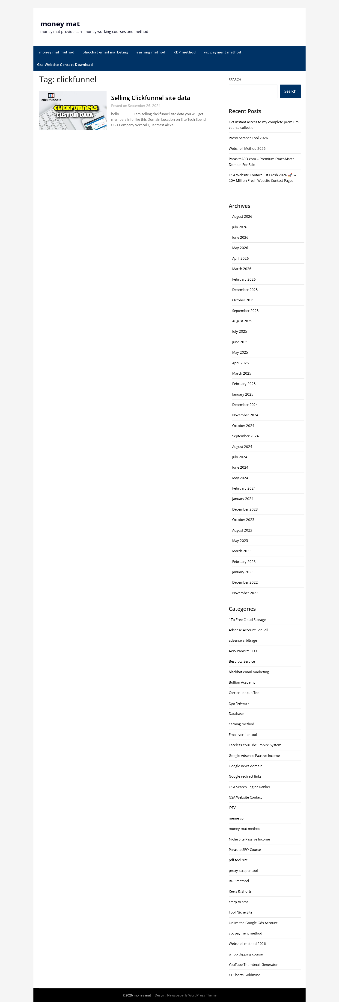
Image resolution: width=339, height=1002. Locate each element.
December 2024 (245, 404)
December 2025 (245, 289)
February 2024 (244, 488)
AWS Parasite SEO (243, 651)
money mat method (56, 52)
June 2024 (240, 467)
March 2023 (241, 551)
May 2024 (240, 478)
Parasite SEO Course (245, 849)
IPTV (232, 807)
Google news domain (245, 766)
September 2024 (245, 436)
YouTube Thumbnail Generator (253, 964)
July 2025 (239, 331)
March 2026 (241, 268)
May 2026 (240, 247)
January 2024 (242, 498)
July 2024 (239, 457)
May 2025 (240, 352)
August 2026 (242, 216)
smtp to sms (238, 901)
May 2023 (240, 540)
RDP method (184, 52)
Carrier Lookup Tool (244, 692)
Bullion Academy (242, 682)
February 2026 (244, 279)
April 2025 (240, 363)
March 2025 (241, 373)
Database (236, 713)
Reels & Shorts (240, 891)
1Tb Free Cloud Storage (247, 619)
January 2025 (242, 394)
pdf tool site (238, 860)
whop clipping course (246, 954)
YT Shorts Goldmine (244, 975)
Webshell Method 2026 (247, 148)
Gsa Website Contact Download (65, 64)
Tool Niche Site (240, 912)
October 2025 (243, 300)
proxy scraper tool (243, 870)
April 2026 (240, 258)
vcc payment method (222, 52)
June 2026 (240, 237)
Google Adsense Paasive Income (254, 755)
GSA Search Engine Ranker (249, 787)
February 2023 (244, 561)
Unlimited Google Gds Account (253, 922)
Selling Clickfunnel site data (150, 98)
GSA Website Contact (245, 797)
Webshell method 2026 (247, 943)
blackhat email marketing (105, 52)
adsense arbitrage (243, 640)
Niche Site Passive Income (249, 839)
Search (235, 79)
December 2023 (245, 509)
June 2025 (240, 342)
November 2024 (245, 415)
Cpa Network (239, 703)
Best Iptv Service (242, 661)
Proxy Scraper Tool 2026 (248, 137)
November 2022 (245, 593)
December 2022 (245, 582)
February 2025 (244, 383)
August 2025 (242, 321)
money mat (60, 23)
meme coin (238, 818)
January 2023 (242, 572)
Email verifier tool (243, 734)
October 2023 (243, 519)
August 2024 (242, 446)
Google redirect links (245, 776)
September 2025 (245, 310)
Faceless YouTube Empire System (255, 745)
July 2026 (239, 227)
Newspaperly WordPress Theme (192, 995)
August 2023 (242, 530)
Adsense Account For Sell (248, 630)
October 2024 (243, 425)
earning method (151, 52)
